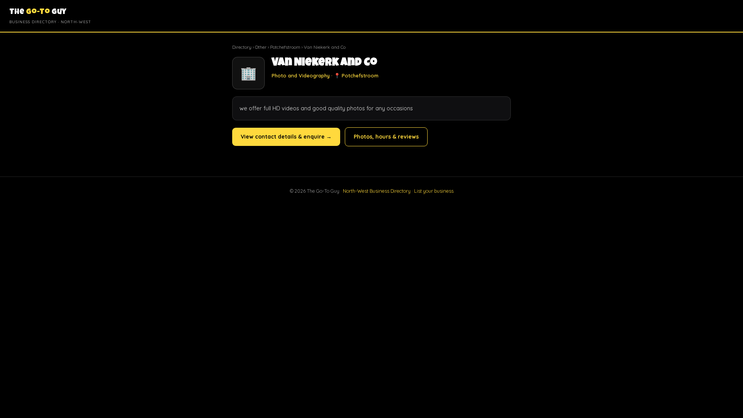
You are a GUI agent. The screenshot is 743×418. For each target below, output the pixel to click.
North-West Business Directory (377, 191)
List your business (434, 191)
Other (261, 47)
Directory (242, 47)
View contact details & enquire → (286, 136)
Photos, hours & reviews (386, 136)
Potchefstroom (285, 47)
